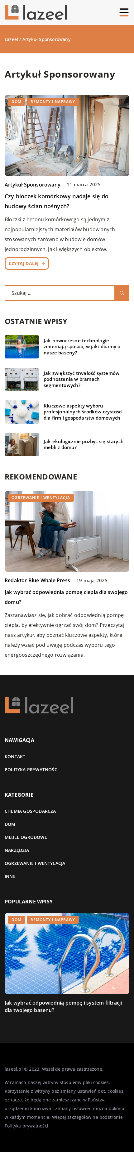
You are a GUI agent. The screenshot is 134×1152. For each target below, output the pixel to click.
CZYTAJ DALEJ (24, 263)
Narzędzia (17, 850)
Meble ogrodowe (26, 837)
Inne (10, 876)
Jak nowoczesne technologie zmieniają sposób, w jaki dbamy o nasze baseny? (82, 347)
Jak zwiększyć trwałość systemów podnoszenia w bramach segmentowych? (81, 379)
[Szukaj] (121, 293)
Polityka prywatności (32, 769)
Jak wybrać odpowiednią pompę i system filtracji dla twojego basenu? (63, 1006)
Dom (10, 824)
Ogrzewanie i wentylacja (35, 863)
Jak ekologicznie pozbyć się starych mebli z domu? (84, 445)
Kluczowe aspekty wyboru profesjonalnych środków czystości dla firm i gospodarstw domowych (83, 412)
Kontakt (15, 756)
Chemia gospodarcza (30, 811)
